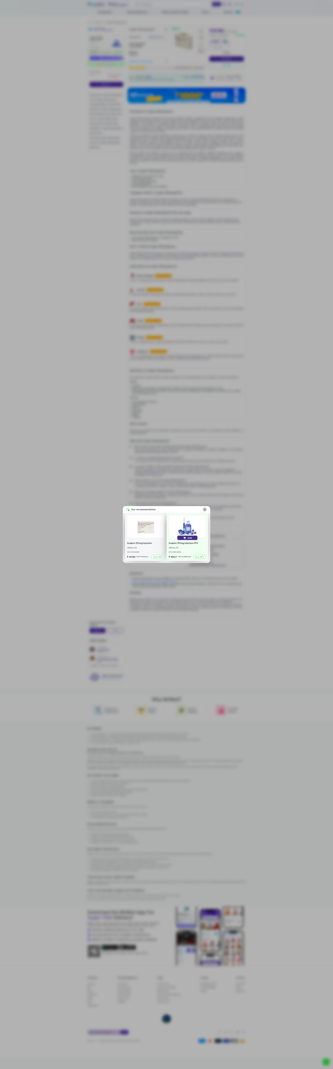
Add (190, 537)
